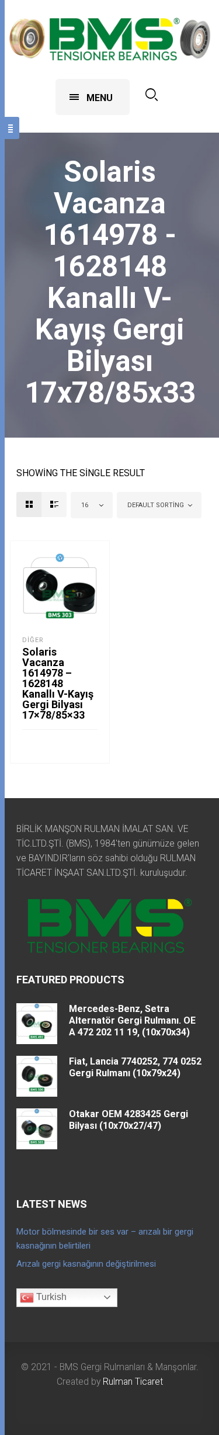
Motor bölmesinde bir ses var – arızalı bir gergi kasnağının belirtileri (104, 1238)
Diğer (32, 640)
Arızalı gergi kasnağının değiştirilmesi (86, 1264)
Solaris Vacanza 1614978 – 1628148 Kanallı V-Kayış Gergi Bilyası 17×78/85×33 (57, 683)
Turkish (50, 1297)
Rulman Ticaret (133, 1381)
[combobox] (92, 505)
